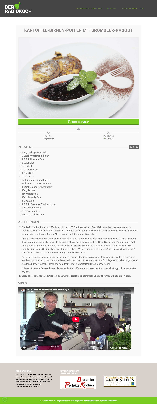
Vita (142, 9)
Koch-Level (112, 9)
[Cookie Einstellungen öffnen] (4, 401)
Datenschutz (112, 401)
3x (137, 147)
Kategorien (97, 9)
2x (134, 147)
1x (131, 147)
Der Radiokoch (82, 9)
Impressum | (104, 401)
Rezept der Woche (130, 9)
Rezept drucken (80, 121)
